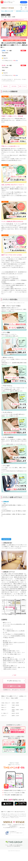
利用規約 (9, 824)
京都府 (17, 709)
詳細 (17, 60)
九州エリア (3, 715)
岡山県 (13, 713)
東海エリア (3, 707)
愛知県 (13, 707)
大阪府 (21, 709)
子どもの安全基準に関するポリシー (10, 827)
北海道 (13, 702)
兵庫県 (13, 711)
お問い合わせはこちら (15, 680)
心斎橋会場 (6, 501)
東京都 (17, 705)
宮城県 (17, 702)
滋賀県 (13, 709)
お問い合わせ (22, 827)
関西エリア (3, 709)
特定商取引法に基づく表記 (18, 824)
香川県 (17, 713)
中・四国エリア (4, 713)
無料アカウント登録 (15, 686)
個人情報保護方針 (13, 826)
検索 (21, 9)
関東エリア (3, 705)
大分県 (17, 715)
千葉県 (13, 705)
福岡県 (13, 715)
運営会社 (4, 824)
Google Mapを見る (6, 539)
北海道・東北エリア (5, 702)
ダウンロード (23, 2)
